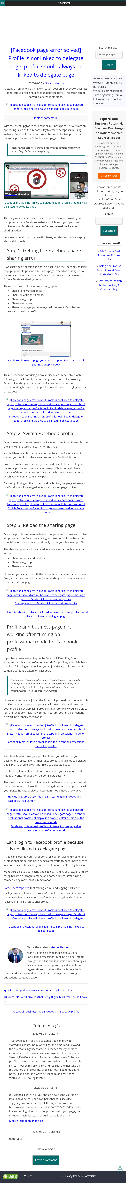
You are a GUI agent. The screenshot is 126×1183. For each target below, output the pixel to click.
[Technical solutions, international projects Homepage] (2, 3)
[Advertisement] (63, 26)
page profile (72, 1011)
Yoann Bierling (60, 947)
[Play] (79, 187)
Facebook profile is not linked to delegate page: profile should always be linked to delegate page (46, 204)
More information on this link (26, 1121)
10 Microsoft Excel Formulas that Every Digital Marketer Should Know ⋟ (45, 999)
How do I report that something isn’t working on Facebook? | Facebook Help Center (44, 798)
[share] (64, 165)
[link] (7, 167)
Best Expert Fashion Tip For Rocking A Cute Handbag (110, 285)
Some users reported (17, 888)
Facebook (18, 1011)
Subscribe (109, 230)
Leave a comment (46, 1160)
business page (34, 1011)
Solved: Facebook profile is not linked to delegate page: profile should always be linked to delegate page (46, 614)
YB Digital (65, 3)
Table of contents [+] (46, 118)
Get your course (109, 175)
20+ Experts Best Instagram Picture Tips (109, 255)
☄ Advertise (89, 1176)
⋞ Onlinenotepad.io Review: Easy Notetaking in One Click (38, 990)
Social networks (54, 83)
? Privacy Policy (71, 1176)
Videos (28, 1176)
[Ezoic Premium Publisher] (10, 1178)
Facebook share (53, 1011)
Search (109, 65)
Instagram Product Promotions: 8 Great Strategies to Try (109, 270)
